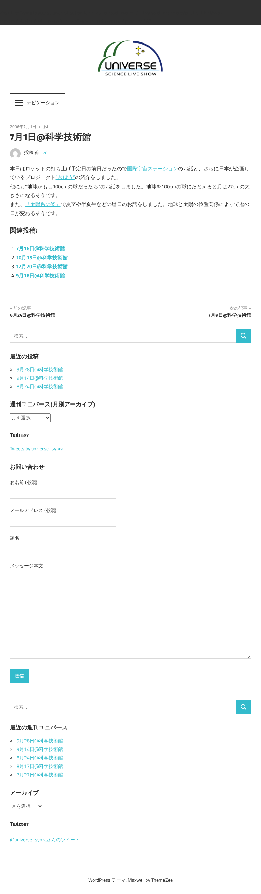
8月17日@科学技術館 (40, 766)
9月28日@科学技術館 (40, 369)
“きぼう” (65, 177)
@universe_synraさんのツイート (45, 839)
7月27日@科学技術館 (40, 774)
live (43, 152)
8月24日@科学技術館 (40, 386)
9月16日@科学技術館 (40, 275)
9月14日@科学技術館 (40, 378)
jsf (46, 127)
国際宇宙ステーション (152, 168)
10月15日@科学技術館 (42, 257)
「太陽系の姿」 (43, 204)
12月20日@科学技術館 (42, 266)
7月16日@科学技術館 (40, 248)
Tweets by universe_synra (36, 448)
